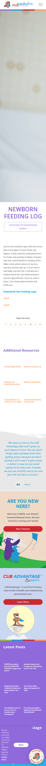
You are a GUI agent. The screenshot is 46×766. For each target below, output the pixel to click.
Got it (21, 745)
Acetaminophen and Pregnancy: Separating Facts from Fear (33, 666)
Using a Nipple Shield (12, 367)
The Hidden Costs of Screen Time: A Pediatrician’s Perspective (12, 711)
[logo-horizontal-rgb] (18, 4)
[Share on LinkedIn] (20, 324)
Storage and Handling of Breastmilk (32, 401)
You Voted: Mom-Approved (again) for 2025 (32, 688)
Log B (6, 305)
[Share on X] (10, 324)
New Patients (23, 529)
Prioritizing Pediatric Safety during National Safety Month (32, 710)
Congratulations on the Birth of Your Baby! (12, 401)
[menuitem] (39, 4)
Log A (6, 298)
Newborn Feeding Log (32, 367)
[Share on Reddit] (35, 324)
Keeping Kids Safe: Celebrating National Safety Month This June (12, 689)
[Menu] (39, 4)
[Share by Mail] (40, 324)
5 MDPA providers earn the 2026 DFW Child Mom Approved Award (12, 667)
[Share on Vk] (30, 324)
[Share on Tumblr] (25, 324)
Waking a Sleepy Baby (32, 382)
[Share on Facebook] (6, 324)
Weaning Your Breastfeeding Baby (12, 383)
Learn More (23, 602)
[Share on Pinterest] (15, 324)
